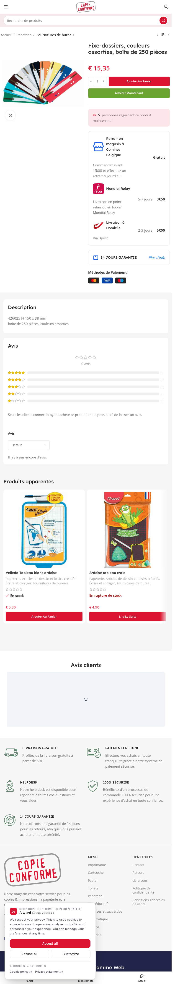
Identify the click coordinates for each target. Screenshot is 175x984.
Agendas (94, 956)
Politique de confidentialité (143, 911)
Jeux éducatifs (98, 924)
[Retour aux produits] (163, 35)
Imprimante (97, 886)
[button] (44, 616)
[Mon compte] (165, 6)
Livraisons (140, 901)
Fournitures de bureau (55, 35)
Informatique (98, 940)
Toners (93, 909)
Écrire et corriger (18, 583)
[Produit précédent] (157, 35)
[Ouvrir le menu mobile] (5, 6)
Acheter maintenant (129, 93)
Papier (93, 901)
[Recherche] (163, 20)
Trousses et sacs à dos (105, 932)
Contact (138, 886)
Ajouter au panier (139, 81)
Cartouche (96, 893)
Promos (93, 948)
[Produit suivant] (168, 35)
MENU (93, 878)
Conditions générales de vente (148, 923)
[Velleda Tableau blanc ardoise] (44, 530)
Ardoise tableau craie (107, 573)
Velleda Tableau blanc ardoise (31, 573)
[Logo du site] (86, 6)
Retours (138, 893)
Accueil (6, 35)
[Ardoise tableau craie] (127, 530)
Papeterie (24, 35)
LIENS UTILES (142, 878)
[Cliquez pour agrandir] (10, 115)
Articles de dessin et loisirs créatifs (48, 578)
